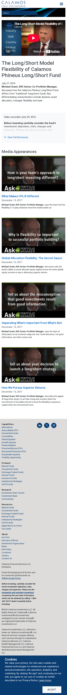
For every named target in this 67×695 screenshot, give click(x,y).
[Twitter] (46, 425)
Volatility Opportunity (11, 457)
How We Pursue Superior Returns (23, 387)
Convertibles (7, 436)
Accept (51, 689)
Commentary (7, 499)
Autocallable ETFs (10, 430)
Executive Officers (10, 540)
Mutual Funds (8, 466)
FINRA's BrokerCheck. (11, 578)
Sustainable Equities (11, 454)
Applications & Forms (12, 526)
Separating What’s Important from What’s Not (32, 323)
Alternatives (7, 427)
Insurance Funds (9, 478)
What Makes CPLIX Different (20, 196)
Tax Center (6, 529)
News (4, 546)
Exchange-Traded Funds (13, 472)
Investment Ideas (9, 496)
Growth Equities (9, 442)
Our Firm (5, 537)
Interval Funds (8, 475)
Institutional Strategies (12, 481)
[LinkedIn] (39, 425)
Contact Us (7, 558)
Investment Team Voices (13, 493)
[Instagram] (53, 425)
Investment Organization (13, 543)
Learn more (45, 680)
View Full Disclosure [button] (17, 137)
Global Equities (8, 439)
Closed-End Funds (10, 433)
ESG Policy (6, 549)
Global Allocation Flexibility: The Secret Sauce (32, 258)
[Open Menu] (61, 4)
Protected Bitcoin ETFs (12, 448)
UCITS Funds (7, 484)
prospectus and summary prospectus (18, 592)
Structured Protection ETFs (14, 451)
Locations (6, 552)
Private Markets (9, 445)
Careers (5, 555)
